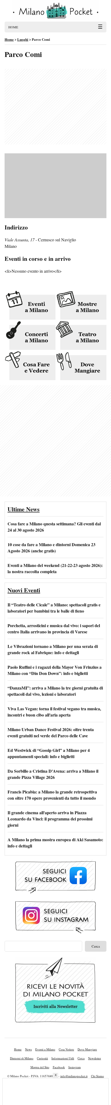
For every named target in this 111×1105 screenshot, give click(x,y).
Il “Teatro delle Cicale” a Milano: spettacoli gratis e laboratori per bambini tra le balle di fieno (54, 608)
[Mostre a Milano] (81, 305)
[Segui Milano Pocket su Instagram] (55, 917)
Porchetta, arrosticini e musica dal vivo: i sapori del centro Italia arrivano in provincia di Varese (54, 628)
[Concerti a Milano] (30, 336)
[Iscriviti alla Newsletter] (55, 991)
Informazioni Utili (62, 1058)
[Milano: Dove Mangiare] (81, 366)
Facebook (59, 1067)
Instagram (74, 1067)
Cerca (81, 1058)
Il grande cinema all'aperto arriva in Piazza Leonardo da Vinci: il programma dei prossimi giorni (50, 818)
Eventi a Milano (45, 1049)
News (28, 1049)
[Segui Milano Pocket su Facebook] (55, 878)
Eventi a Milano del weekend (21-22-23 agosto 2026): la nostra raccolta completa (55, 568)
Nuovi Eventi (24, 590)
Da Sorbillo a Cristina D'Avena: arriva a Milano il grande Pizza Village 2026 (53, 774)
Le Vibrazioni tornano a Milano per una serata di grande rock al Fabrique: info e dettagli (53, 649)
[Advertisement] (55, 106)
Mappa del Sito (39, 1067)
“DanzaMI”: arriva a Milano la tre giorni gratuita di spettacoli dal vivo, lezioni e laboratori (55, 691)
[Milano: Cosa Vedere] (30, 366)
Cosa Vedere (66, 1049)
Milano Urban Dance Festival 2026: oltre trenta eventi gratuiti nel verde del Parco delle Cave (51, 732)
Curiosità (42, 1058)
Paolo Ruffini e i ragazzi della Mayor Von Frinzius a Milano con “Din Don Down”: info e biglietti (55, 670)
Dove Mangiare (87, 1049)
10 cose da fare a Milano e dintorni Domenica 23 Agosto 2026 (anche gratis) (51, 547)
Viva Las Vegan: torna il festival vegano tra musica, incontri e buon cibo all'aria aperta (54, 711)
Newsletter (94, 1058)
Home (18, 1049)
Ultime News (24, 509)
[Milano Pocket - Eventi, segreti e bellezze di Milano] (55, 11)
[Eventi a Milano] (30, 305)
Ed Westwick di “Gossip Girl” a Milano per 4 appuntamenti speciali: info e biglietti (49, 753)
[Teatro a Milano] (81, 336)
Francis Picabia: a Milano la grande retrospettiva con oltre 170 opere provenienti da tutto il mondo (52, 795)
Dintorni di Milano (21, 1058)
